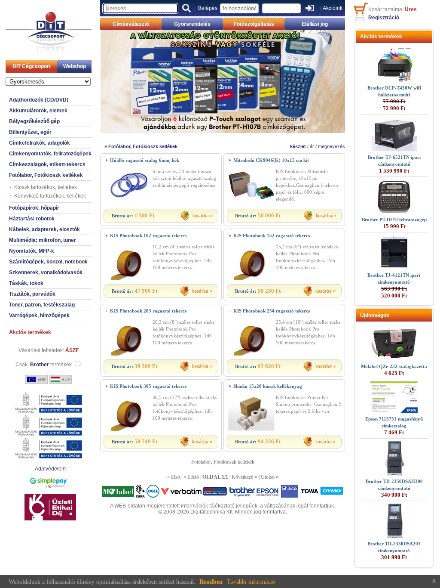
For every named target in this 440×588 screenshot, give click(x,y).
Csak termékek (43, 365)
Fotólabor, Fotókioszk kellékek (46, 175)
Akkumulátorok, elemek (38, 111)
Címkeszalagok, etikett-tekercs (47, 164)
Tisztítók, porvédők (32, 294)
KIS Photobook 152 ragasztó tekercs (271, 235)
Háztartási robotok (32, 219)
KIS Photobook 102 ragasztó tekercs (148, 235)
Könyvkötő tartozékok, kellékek (50, 196)
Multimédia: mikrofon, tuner (42, 240)
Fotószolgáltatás (254, 24)
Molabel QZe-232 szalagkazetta (394, 366)
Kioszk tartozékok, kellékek (45, 187)
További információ (251, 582)
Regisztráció (383, 18)
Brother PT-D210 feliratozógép (394, 219)
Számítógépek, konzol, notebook (48, 262)
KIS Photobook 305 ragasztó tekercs (148, 386)
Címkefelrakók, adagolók (39, 143)
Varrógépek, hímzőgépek (39, 316)
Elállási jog (315, 24)
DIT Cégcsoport (31, 66)
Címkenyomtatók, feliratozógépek (50, 154)
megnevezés (331, 146)
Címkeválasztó (131, 24)
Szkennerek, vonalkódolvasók (45, 272)
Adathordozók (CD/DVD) (38, 100)
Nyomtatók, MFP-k (31, 251)
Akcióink (332, 8)
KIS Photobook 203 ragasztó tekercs (148, 310)
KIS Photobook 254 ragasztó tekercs (271, 310)
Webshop (74, 66)
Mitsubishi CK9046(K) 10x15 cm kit (271, 160)
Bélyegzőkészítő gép (34, 121)
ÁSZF (72, 350)
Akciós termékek (30, 332)
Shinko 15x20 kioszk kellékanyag (267, 386)
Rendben (211, 582)
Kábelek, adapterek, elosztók (44, 229)
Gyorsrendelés (192, 24)
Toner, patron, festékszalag (42, 305)
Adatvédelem (50, 469)
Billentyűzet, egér (30, 132)
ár (312, 146)
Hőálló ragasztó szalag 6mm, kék (144, 160)
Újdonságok (374, 315)
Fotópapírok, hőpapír (34, 208)
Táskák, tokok (26, 283)
